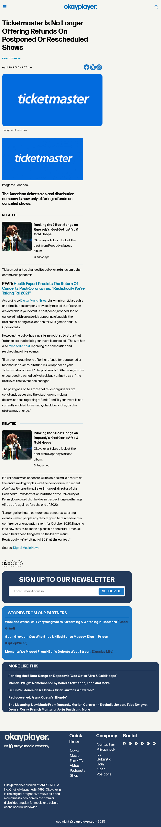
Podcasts (77, 771)
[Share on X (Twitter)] (93, 67)
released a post (19, 346)
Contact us (106, 744)
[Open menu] (5, 7)
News (74, 751)
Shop (74, 775)
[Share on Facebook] (87, 67)
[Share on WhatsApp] (99, 67)
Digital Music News (33, 301)
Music (75, 756)
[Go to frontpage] (80, 7)
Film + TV (76, 761)
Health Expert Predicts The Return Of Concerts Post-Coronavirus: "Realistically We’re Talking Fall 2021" (43, 289)
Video (74, 766)
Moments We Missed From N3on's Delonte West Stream (59, 652)
